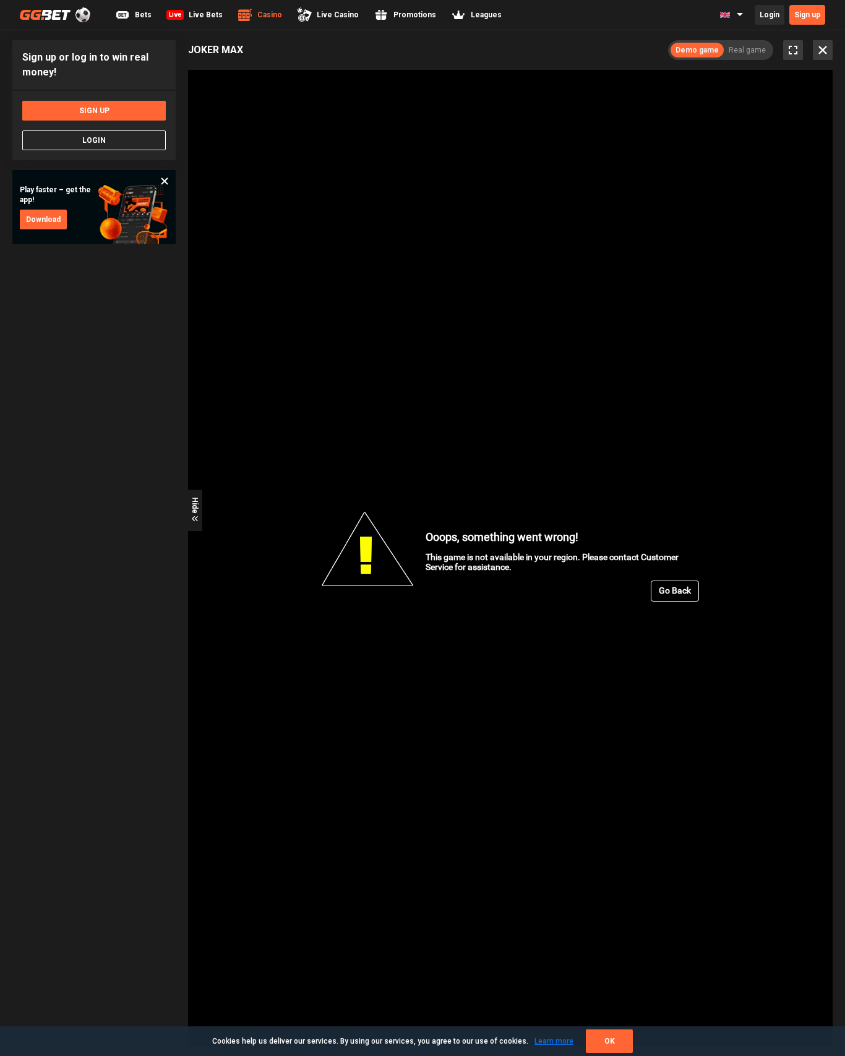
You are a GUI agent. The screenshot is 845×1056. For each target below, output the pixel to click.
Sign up (807, 15)
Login (769, 15)
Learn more (553, 1041)
